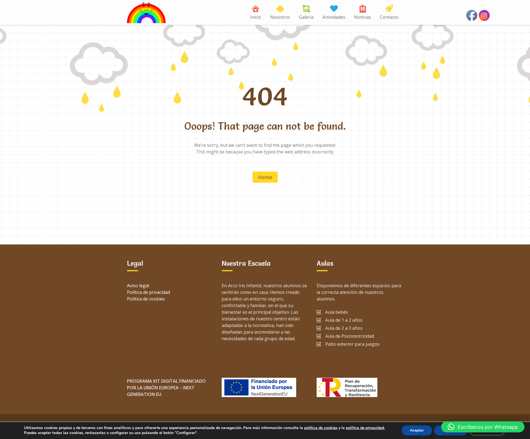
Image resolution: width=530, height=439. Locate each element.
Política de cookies (146, 299)
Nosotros (280, 17)
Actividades (333, 17)
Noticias (362, 17)
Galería (306, 17)
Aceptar (417, 430)
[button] (482, 426)
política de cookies (320, 427)
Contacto (389, 17)
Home (265, 177)
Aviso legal (138, 286)
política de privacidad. (365, 427)
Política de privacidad (148, 292)
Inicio (255, 17)
